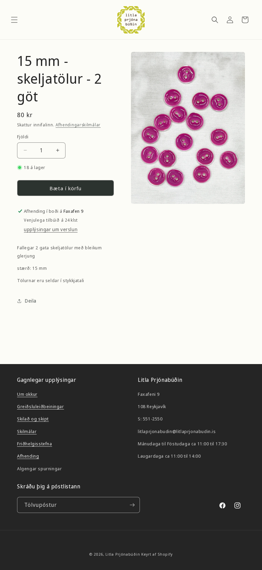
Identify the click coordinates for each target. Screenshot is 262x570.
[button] (14, 19)
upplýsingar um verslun (50, 229)
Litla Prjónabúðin (122, 554)
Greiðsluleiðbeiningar (40, 406)
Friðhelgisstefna (34, 444)
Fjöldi (22, 137)
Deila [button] (31, 300)
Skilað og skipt (33, 419)
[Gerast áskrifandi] (132, 505)
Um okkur (27, 394)
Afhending (28, 456)
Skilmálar (27, 431)
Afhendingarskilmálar (78, 125)
